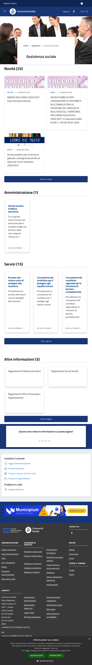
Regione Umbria (10, 3)
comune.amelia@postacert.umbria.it (16, 635)
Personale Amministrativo (7, 573)
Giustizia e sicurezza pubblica (54, 559)
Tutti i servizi (46, 341)
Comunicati (73, 554)
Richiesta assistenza (32, 617)
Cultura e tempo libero (33, 556)
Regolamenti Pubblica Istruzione (24, 371)
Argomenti (36, 45)
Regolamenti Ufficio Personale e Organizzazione (24, 395)
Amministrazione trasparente (53, 599)
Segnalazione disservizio (29, 607)
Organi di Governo (8, 549)
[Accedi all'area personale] (81, 3)
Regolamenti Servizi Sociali (64, 371)
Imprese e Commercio (32, 563)
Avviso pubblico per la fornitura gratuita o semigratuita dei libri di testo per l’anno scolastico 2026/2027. (23, 160)
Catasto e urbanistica (32, 567)
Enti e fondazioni (8, 562)
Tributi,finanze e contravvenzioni (53, 566)
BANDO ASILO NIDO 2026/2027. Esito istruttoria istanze (23, 99)
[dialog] (46, 650)
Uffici (3, 558)
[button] (45, 661)
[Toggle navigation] (4, 11)
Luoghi (72, 570)
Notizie (10, 92)
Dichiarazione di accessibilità (52, 615)
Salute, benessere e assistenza (54, 578)
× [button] (89, 639)
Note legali (50, 609)
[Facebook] (72, 11)
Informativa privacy (54, 605)
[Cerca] (87, 11)
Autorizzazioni (52, 584)
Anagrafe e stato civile (33, 551)
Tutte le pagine (46, 419)
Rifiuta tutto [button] (55, 655)
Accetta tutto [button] (37, 656)
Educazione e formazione (51, 551)
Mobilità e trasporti (32, 572)
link (69, 651)
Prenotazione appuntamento (30, 599)
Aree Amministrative (9, 554)
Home (25, 45)
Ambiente (50, 572)
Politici (4, 567)
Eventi (71, 574)
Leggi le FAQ (29, 612)
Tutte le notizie (46, 179)
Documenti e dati (8, 579)
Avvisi (52, 92)
